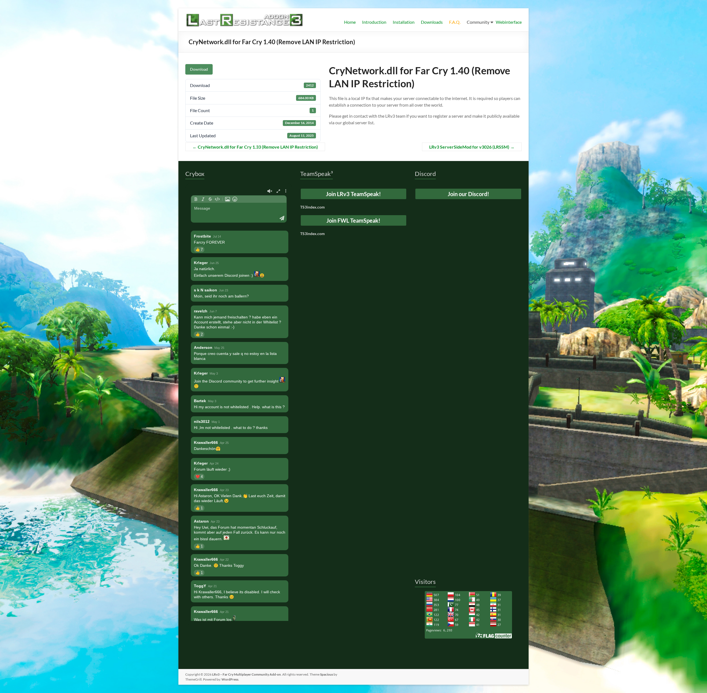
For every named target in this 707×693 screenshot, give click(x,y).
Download (199, 69)
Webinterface (509, 22)
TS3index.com (312, 207)
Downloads (432, 22)
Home (350, 22)
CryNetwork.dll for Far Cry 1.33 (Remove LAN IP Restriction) (255, 146)
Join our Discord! (468, 194)
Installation (404, 22)
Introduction (374, 22)
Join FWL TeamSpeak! (353, 220)
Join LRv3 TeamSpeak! (353, 194)
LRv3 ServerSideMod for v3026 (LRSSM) (472, 146)
